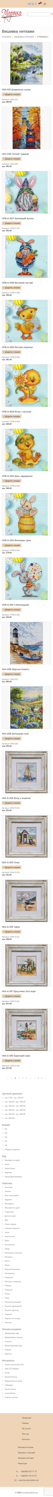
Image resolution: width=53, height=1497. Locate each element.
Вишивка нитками (24, 37)
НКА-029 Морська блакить (15, 669)
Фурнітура (22, 1463)
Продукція (26, 1418)
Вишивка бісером (25, 1447)
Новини (25, 1423)
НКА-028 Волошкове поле (15, 733)
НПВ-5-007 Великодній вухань (18, 218)
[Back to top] (46, 1490)
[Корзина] (39, 3)
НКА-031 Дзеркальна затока (16, 89)
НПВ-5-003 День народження (17, 476)
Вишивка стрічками (26, 1453)
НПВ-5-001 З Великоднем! (15, 605)
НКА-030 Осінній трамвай (15, 154)
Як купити (26, 1428)
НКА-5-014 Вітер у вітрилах (16, 798)
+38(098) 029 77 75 (28, 1471)
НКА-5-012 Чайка (11, 927)
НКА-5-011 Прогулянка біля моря (19, 991)
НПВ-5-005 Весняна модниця (17, 347)
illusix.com (34, 1493)
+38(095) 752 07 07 (28, 1476)
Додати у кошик (12, 94)
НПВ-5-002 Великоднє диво (16, 540)
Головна (6, 37)
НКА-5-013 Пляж (10, 862)
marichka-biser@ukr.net (28, 1480)
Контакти (26, 1439)
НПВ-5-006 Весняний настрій (17, 282)
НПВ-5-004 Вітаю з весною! (16, 411)
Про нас (25, 1434)
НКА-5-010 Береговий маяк (16, 1055)
